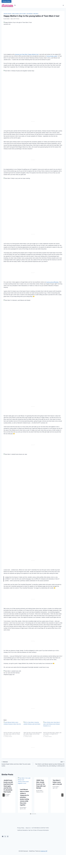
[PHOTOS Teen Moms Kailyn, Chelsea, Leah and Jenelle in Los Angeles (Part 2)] (52, 726)
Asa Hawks (7, 18)
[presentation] (25, 781)
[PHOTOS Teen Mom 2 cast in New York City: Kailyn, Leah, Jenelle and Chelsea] (13, 726)
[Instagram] (8, 836)
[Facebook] (3, 836)
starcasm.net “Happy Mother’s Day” (27, 54)
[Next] (62, 795)
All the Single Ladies (52, 56)
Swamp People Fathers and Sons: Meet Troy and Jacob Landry (16, 764)
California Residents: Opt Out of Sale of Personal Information (33, 830)
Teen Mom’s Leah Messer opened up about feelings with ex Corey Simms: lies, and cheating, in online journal (49, 764)
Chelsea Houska (7, 13)
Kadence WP (44, 851)
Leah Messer (29, 13)
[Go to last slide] (4, 795)
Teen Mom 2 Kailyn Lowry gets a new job (57, 782)
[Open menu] (63, 5)
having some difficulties (52, 282)
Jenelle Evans (15, 13)
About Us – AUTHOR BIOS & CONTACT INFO (37, 827)
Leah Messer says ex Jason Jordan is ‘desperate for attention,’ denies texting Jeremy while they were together (24, 797)
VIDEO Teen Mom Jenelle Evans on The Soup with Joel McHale (41, 784)
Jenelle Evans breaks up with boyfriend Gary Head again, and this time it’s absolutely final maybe (8, 786)
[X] (5, 836)
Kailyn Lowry (22, 13)
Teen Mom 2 (35, 13)
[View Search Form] (15, 5)
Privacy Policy (6, 1)
